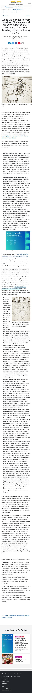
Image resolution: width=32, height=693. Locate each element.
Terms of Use (5, 678)
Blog (8, 9)
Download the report (12, 251)
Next (27, 16)
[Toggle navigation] (29, 3)
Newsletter (4, 683)
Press (3, 686)
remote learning (20, 615)
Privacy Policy (5, 679)
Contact (3, 685)
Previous (5, 16)
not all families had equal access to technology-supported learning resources (15, 256)
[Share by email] (22, 43)
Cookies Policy (5, 681)
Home (3, 9)
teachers (9, 617)
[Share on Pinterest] (19, 43)
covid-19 (7, 615)
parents (12, 615)
